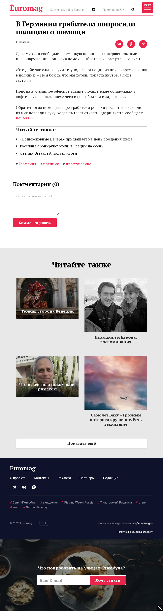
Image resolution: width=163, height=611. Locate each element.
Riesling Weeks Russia (77, 502)
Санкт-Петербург (23, 502)
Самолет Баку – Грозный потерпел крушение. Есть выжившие (116, 419)
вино (14, 507)
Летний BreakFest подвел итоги (48, 153)
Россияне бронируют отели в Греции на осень (61, 145)
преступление (77, 163)
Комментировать (35, 222)
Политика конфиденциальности (135, 532)
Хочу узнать (107, 580)
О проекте (17, 478)
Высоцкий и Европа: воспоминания (116, 339)
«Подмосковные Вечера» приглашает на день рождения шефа (76, 139)
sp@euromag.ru (142, 523)
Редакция (110, 478)
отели (141, 502)
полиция (49, 163)
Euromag (26, 8)
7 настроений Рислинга (114, 502)
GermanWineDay (35, 507)
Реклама (64, 478)
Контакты (41, 478)
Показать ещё (81, 443)
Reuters (22, 117)
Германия (26, 163)
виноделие (49, 502)
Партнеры (87, 478)
